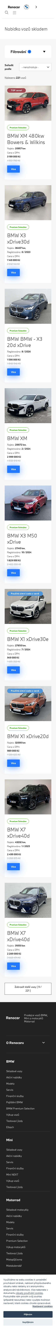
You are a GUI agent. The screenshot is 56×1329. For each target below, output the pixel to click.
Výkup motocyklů (15, 1247)
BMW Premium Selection (20, 1108)
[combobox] (35, 67)
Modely (10, 1083)
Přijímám (28, 1314)
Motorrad (13, 1200)
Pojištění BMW (14, 1102)
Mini (9, 1140)
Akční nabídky (14, 1077)
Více (13, 169)
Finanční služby (15, 1096)
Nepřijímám (28, 1322)
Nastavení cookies (43, 1306)
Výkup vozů (12, 1114)
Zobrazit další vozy (28, 988)
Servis (9, 1089)
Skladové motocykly (17, 1209)
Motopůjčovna (14, 1259)
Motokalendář (14, 1265)
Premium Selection (17, 1240)
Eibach (10, 1127)
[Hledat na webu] (6, 13)
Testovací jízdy (14, 1120)
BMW (10, 1061)
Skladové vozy (14, 1071)
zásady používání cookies (29, 1293)
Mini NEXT (12, 1174)
